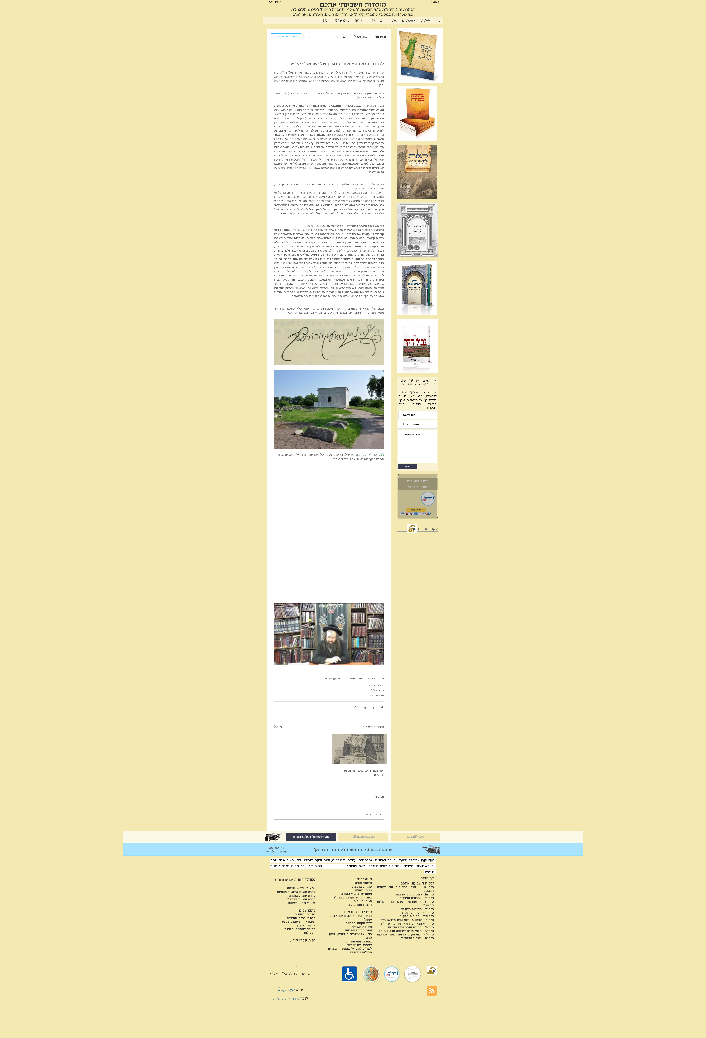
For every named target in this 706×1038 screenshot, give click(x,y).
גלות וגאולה (359, 36)
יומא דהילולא (377, 690)
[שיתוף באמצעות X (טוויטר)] (373, 707)
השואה (342, 678)
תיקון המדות (377, 695)
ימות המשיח (355, 678)
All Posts (381, 36)
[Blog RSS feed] (432, 991)
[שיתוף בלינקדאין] (364, 707)
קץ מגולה (330, 678)
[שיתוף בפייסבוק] (382, 707)
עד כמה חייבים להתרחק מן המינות (363, 773)
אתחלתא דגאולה (374, 678)
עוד (343, 36)
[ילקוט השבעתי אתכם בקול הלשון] (412, 528)
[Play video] (329, 634)
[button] (310, 36)
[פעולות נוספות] (276, 56)
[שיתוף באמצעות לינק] (355, 707)
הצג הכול (279, 726)
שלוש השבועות (376, 685)
